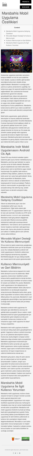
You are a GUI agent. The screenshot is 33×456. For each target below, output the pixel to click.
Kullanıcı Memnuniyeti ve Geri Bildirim (18, 40)
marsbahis (15, 215)
